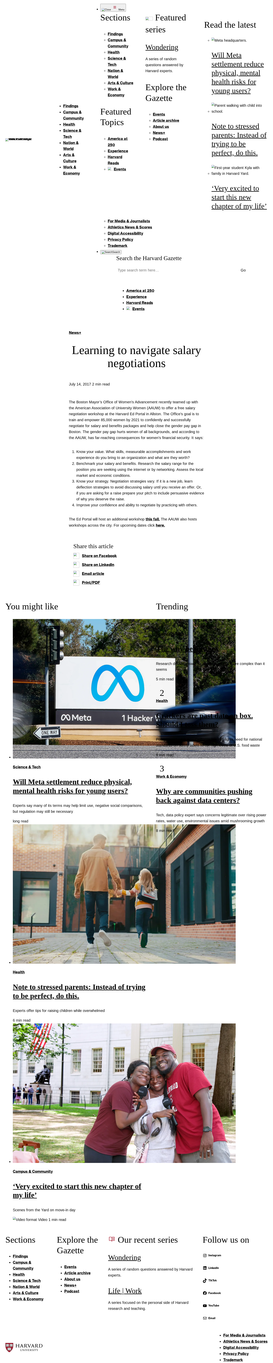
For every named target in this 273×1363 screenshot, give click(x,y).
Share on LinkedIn (98, 564)
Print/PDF (91, 582)
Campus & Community (33, 1171)
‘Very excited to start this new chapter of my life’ (239, 197)
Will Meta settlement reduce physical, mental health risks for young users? (238, 73)
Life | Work (125, 1291)
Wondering (161, 47)
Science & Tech (27, 767)
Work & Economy (171, 776)
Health (19, 972)
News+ (75, 332)
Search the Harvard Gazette (149, 258)
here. (160, 525)
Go (243, 270)
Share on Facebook (99, 555)
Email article (93, 573)
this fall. (153, 519)
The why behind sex (187, 649)
